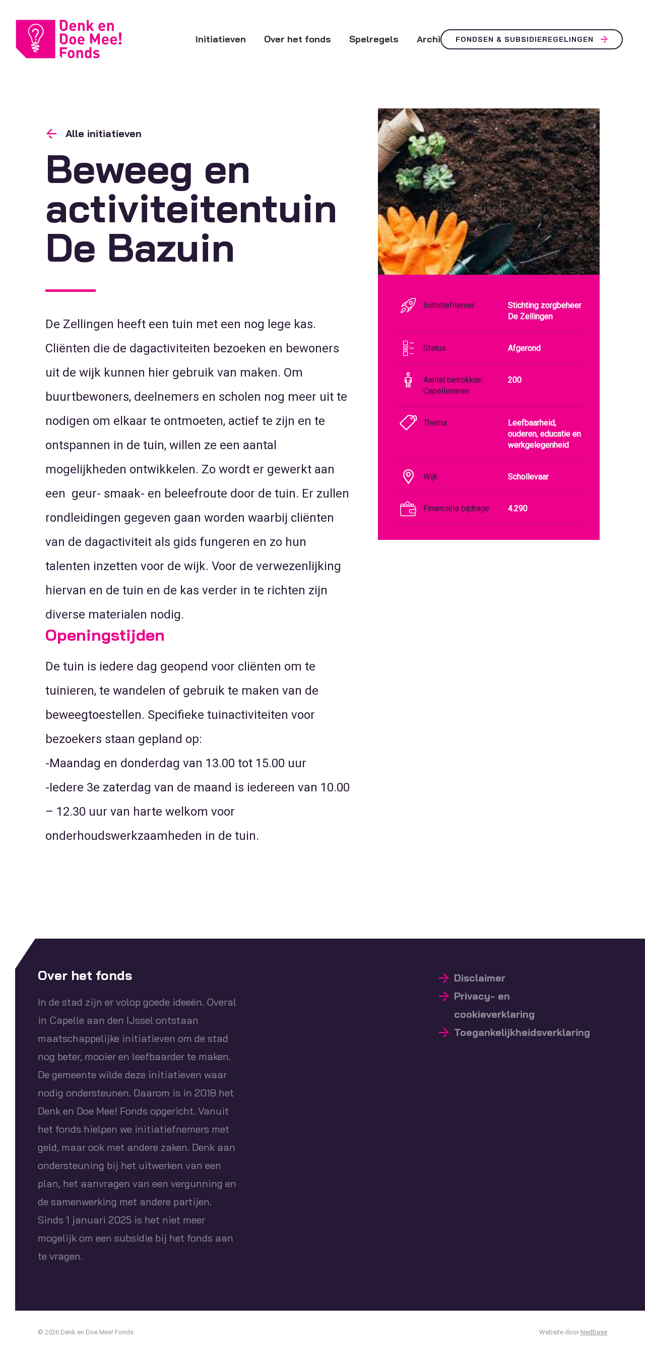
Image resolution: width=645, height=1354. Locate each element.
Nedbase (593, 1332)
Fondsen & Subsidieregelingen (525, 39)
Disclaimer (479, 977)
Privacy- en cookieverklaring (494, 1005)
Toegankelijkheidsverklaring (522, 1032)
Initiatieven (221, 39)
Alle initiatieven (104, 133)
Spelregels (374, 39)
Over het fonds (297, 39)
